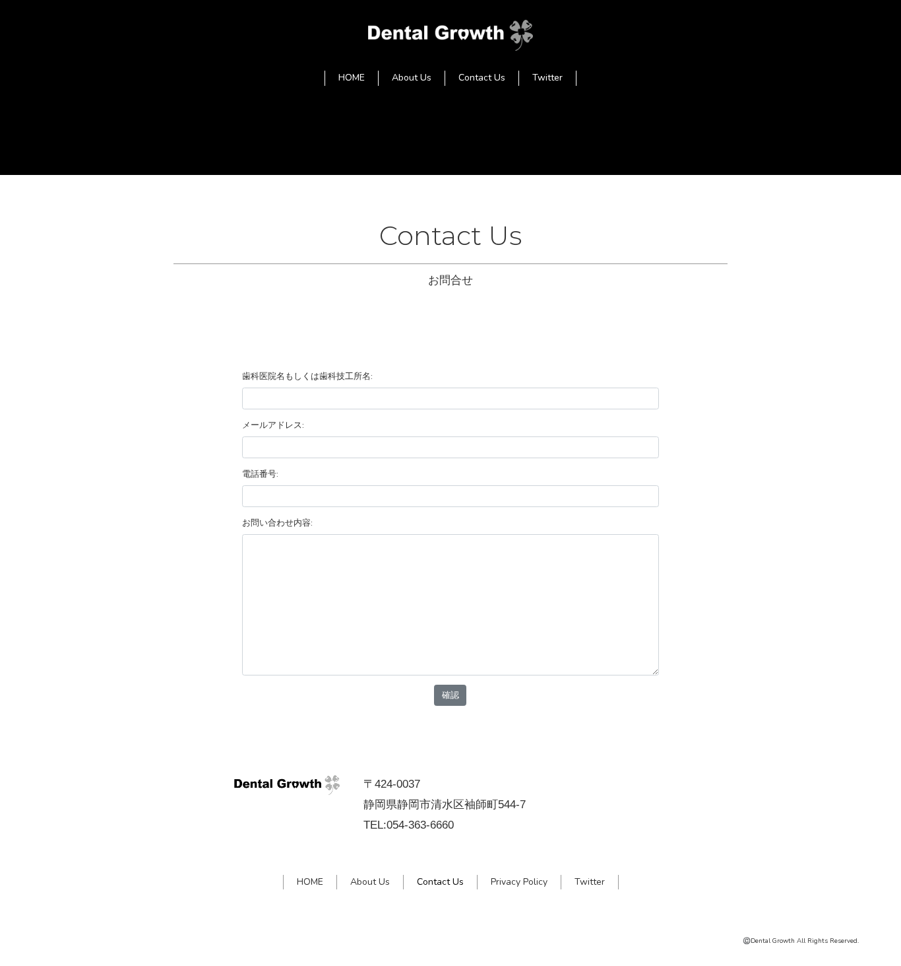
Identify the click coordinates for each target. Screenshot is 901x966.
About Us (411, 77)
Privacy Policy (519, 882)
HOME (351, 77)
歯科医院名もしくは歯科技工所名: (307, 376)
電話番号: (260, 473)
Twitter (547, 77)
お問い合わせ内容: (277, 522)
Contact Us (481, 77)
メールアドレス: (273, 425)
